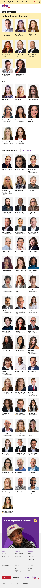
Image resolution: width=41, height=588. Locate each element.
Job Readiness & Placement (20, 557)
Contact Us (16, 577)
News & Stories (30, 565)
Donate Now (6, 577)
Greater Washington (18, 571)
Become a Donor (31, 559)
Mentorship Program (18, 556)
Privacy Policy (25, 583)
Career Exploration (18, 554)
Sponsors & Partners (5, 556)
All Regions (28, 150)
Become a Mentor (31, 556)
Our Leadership (4, 554)
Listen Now (33, 2)
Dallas (16, 568)
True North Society (31, 557)
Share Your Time (30, 554)
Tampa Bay (17, 565)
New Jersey (17, 570)
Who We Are (4, 553)
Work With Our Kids (5, 565)
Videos (29, 570)
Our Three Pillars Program (19, 553)
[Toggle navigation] (38, 6)
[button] (39, 2)
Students (29, 553)
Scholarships (30, 568)
